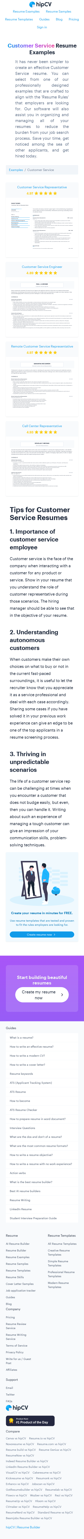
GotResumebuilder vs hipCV (24, 1489)
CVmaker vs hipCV (18, 1506)
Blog (59, 19)
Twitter (10, 1394)
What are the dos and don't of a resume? (36, 1136)
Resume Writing (20, 1200)
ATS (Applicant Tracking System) (31, 1082)
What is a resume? (21, 1037)
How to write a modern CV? (27, 1055)
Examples (16, 170)
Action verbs (18, 1173)
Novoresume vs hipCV (20, 1444)
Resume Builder (16, 1250)
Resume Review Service (16, 1326)
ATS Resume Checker (23, 1110)
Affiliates (11, 1369)
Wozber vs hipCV (41, 1495)
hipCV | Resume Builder (23, 1527)
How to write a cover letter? (27, 1064)
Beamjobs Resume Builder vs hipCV (29, 1518)
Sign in (42, 27)
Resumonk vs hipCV (49, 1478)
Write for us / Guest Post (18, 1361)
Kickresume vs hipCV (19, 1478)
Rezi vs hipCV (63, 1495)
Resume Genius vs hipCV (55, 1449)
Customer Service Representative (42, 187)
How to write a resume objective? (31, 1155)
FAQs (9, 1401)
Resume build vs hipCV (21, 1449)
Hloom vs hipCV (45, 1501)
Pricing (74, 19)
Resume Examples (26, 11)
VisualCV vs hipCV (17, 1472)
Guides (44, 19)
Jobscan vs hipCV (43, 1484)
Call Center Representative (42, 426)
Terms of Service (16, 1345)
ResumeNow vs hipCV (20, 1455)
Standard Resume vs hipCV (55, 1512)
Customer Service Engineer (42, 266)
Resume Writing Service (16, 1336)
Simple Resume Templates (58, 1263)
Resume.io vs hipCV (42, 1438)
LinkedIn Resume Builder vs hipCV (28, 1466)
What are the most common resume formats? (39, 1145)
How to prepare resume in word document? (38, 1119)
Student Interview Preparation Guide (33, 1218)
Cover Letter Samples (20, 1283)
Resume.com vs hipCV (51, 1444)
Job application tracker (21, 1290)
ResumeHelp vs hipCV (47, 1506)
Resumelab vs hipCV (58, 1489)
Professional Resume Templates (61, 1274)
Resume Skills (15, 1277)
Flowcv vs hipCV (16, 1495)
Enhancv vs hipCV (17, 1484)
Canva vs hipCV (16, 1438)
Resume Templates (19, 19)
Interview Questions (22, 1128)
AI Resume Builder (17, 1243)
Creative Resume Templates (59, 1252)
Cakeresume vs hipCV (47, 1472)
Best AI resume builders (25, 1191)
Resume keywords (21, 1073)
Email (9, 1387)
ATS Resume (18, 1091)
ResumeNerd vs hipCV (20, 1512)
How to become (20, 1100)
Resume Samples (58, 11)
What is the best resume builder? (31, 1182)
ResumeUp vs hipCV (19, 1501)
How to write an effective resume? (32, 1046)
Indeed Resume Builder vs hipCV (27, 1461)
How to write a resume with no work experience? (41, 1164)
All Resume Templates (62, 1243)
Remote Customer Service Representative (42, 346)
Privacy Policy (14, 1352)
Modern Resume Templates (58, 1285)
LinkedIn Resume (21, 1209)
